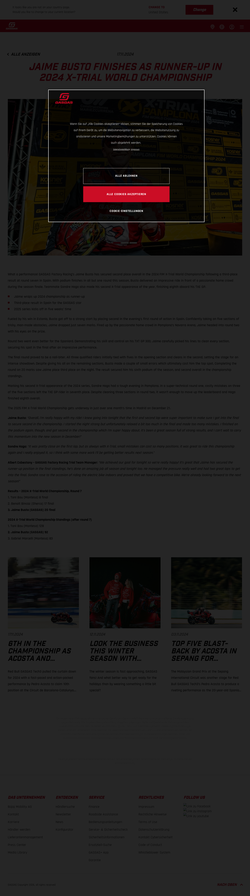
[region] (126, 156)
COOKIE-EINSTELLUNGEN (126, 211)
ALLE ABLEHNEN (126, 176)
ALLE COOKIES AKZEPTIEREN (126, 194)
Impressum (135, 149)
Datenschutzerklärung (121, 149)
